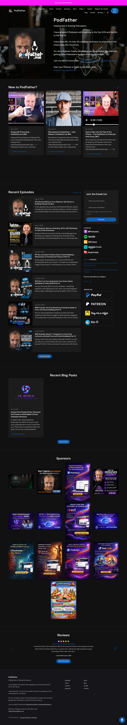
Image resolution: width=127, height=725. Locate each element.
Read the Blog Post (19, 434)
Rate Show (114, 11)
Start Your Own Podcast (63, 3)
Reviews (100, 12)
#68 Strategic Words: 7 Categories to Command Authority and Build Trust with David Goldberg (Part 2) (55, 335)
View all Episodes (45, 356)
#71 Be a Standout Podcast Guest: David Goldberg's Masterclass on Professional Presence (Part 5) (54, 256)
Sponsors (67, 9)
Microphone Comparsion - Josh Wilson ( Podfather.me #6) (62, 133)
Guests (90, 9)
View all (76, 192)
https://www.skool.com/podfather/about (98, 60)
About (51, 9)
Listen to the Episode (19, 151)
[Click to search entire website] (107, 12)
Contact (58, 9)
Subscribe (101, 219)
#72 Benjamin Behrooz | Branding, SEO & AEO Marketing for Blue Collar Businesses (56, 229)
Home (34, 9)
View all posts (63, 442)
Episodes (42, 9)
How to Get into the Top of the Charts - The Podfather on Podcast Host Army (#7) (101, 134)
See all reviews (64, 661)
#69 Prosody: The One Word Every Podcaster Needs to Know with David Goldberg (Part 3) (55, 309)
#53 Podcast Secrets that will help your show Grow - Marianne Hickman (101, 264)
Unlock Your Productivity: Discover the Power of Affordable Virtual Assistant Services (26, 414)
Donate (92, 12)
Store (74, 9)
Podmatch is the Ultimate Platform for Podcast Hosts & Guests (101, 271)
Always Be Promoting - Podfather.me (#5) (20, 133)
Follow (81, 9)
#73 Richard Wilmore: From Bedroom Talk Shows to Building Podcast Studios (54, 203)
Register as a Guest (101, 9)
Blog (86, 12)
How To (86, 259)
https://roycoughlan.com (65, 70)
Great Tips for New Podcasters (63, 644)
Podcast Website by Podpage (28, 717)
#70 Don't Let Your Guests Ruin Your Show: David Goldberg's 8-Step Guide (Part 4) (53, 282)
